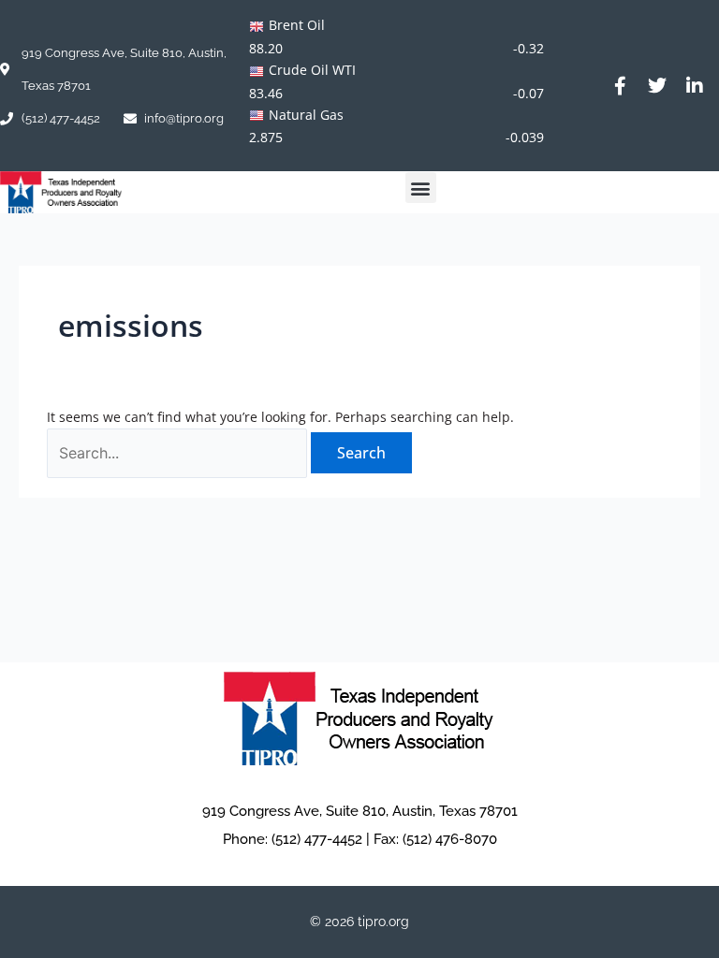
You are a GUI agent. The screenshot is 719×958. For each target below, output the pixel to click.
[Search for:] (179, 453)
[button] (420, 187)
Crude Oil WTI (312, 70)
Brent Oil (297, 25)
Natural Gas (306, 114)
